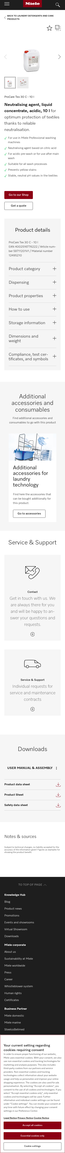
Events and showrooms (19, 922)
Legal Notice (10, 1118)
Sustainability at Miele (18, 958)
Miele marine (12, 1022)
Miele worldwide (14, 965)
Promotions (11, 915)
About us (10, 952)
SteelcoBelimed (14, 1029)
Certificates (11, 1000)
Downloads (11, 936)
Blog (7, 901)
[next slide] (59, 57)
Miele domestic (14, 1015)
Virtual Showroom (15, 929)
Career (8, 979)
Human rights (13, 993)
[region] (32, 1094)
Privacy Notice (25, 1118)
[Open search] (58, 5)
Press (7, 972)
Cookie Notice (41, 1118)
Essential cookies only (32, 1136)
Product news (13, 908)
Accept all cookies (32, 1125)
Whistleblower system (18, 986)
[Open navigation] (6, 4)
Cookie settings (32, 1146)
